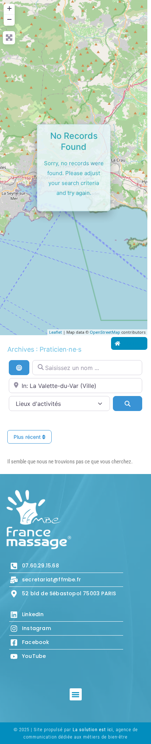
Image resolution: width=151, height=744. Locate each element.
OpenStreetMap (105, 332)
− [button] (9, 19)
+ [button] (9, 8)
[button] (76, 694)
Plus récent (28, 437)
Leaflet (55, 332)
